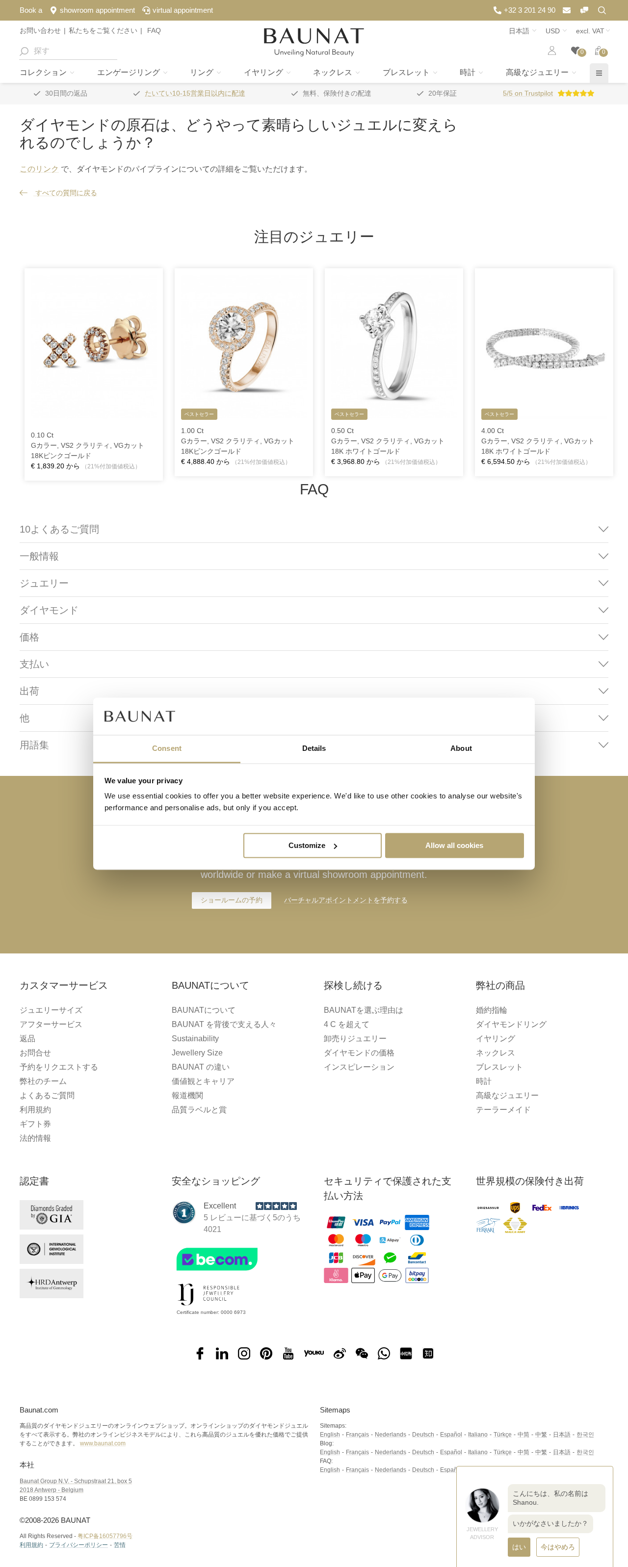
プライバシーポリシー (78, 1544)
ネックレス (333, 72)
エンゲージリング (129, 72)
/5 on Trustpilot (528, 93)
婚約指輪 (491, 1010)
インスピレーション (359, 1067)
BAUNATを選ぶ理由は (363, 1010)
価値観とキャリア (203, 1081)
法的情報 (35, 1138)
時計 (468, 72)
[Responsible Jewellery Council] (208, 1307)
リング (202, 72)
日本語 (562, 1434)
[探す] (23, 51)
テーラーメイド (503, 1109)
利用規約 (35, 1109)
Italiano (478, 1434)
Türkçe (503, 1434)
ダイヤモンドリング (511, 1024)
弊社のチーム (43, 1081)
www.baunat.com (103, 1443)
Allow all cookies (454, 845)
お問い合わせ (40, 30)
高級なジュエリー (538, 72)
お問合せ (35, 1053)
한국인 (585, 1434)
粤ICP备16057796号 (105, 1536)
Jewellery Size (197, 1053)
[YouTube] (288, 1354)
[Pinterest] (266, 1354)
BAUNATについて (204, 1010)
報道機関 (187, 1095)
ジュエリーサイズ (51, 1010)
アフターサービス (51, 1024)
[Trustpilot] (184, 1212)
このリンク (39, 169)
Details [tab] (314, 749)
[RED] (406, 1354)
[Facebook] (200, 1354)
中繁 (541, 1434)
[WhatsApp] (384, 1354)
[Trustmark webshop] (236, 1273)
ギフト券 (35, 1124)
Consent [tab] (167, 749)
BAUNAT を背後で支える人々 (224, 1024)
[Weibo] (340, 1354)
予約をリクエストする (59, 1067)
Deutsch (423, 1434)
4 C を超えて (346, 1024)
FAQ (153, 30)
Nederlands (390, 1434)
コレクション (44, 72)
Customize (306, 845)
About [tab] (461, 749)
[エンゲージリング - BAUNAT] (314, 42)
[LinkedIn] (222, 1354)
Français (357, 1434)
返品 (27, 1038)
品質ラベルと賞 (199, 1109)
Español (451, 1434)
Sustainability (195, 1038)
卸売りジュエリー (355, 1038)
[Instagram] (244, 1354)
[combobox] (68, 51)
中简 (523, 1434)
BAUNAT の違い (201, 1067)
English (330, 1434)
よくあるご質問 (47, 1095)
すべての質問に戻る (65, 193)
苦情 (120, 1544)
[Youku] (314, 1354)
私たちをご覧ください (103, 30)
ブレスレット (407, 72)
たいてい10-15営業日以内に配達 (195, 93)
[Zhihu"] (428, 1354)
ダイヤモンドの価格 (359, 1053)
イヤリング (264, 72)
